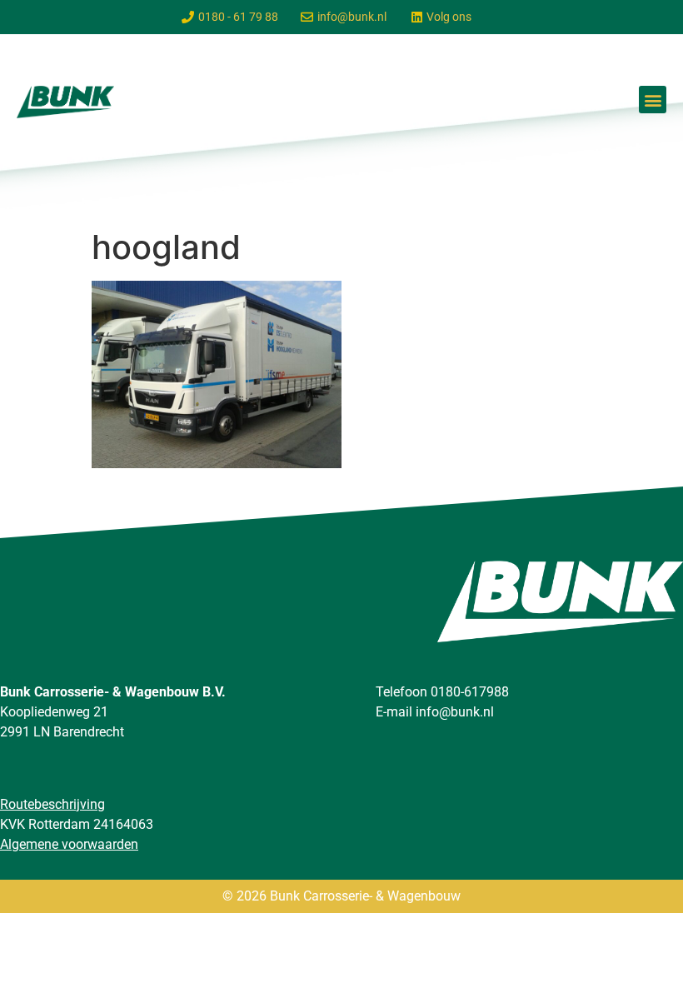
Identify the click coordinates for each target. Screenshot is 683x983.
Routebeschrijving (52, 804)
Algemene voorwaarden (69, 844)
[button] (652, 99)
